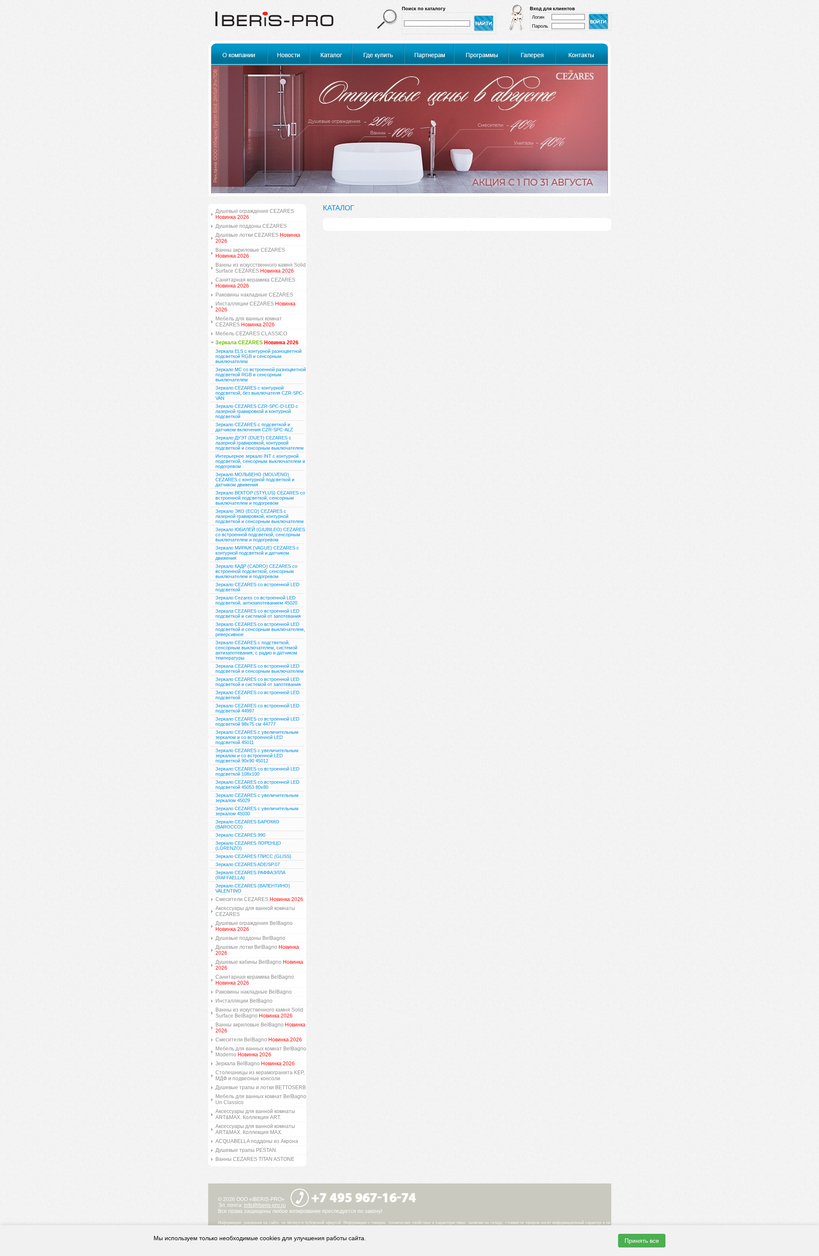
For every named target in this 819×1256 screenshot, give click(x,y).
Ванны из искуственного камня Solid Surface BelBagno (259, 1013)
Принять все (641, 1240)
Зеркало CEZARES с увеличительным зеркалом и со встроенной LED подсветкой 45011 (257, 737)
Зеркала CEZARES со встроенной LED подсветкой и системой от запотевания (258, 613)
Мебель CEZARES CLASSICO (251, 334)
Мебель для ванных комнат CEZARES (248, 322)
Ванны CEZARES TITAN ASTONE (254, 1159)
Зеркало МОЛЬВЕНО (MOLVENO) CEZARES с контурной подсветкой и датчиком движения (254, 479)
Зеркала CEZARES (257, 343)
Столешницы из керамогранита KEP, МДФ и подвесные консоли (260, 1076)
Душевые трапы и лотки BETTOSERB (260, 1087)
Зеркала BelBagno (255, 1064)
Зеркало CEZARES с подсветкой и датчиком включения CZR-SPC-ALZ (254, 427)
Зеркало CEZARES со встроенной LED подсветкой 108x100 (257, 771)
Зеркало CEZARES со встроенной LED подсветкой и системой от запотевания (258, 682)
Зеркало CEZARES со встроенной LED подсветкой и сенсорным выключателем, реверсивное (260, 629)
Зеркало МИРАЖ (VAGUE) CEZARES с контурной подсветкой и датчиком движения (257, 553)
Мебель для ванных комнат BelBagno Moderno (260, 1052)
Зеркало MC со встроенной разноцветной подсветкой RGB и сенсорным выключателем (260, 374)
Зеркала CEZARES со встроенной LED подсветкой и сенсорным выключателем (259, 668)
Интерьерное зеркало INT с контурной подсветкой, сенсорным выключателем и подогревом (260, 461)
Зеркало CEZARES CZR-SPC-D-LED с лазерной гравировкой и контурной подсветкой (256, 411)
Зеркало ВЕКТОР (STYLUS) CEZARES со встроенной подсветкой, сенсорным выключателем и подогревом (260, 498)
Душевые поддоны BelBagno (250, 938)
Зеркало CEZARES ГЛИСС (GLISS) (253, 856)
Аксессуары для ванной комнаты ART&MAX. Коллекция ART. (255, 1114)
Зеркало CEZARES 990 (240, 834)
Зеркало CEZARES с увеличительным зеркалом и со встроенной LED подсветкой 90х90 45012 (257, 755)
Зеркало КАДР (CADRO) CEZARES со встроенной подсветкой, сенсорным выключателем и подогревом (256, 571)
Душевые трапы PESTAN (245, 1150)
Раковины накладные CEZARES (254, 295)
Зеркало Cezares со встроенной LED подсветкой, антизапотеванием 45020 (256, 600)
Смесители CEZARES (259, 899)
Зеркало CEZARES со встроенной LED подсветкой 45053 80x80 (257, 784)
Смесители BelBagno (258, 1040)
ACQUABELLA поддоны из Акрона (256, 1141)
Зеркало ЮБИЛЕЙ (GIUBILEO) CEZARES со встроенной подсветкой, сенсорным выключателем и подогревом (260, 534)
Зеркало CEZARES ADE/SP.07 (247, 864)
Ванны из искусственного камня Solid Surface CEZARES (260, 268)
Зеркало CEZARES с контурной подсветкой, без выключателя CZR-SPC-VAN (259, 393)
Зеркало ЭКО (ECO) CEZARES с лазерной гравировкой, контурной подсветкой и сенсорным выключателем (259, 516)
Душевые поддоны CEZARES (251, 226)
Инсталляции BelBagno (244, 1001)
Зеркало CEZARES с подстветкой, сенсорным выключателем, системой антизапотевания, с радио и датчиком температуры (256, 650)
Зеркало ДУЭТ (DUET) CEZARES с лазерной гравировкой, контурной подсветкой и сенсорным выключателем (259, 443)
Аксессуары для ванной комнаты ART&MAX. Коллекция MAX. (255, 1129)
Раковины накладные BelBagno (253, 992)
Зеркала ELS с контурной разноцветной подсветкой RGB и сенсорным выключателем (258, 356)
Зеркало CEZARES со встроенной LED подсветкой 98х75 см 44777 (257, 721)
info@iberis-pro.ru (265, 1205)
